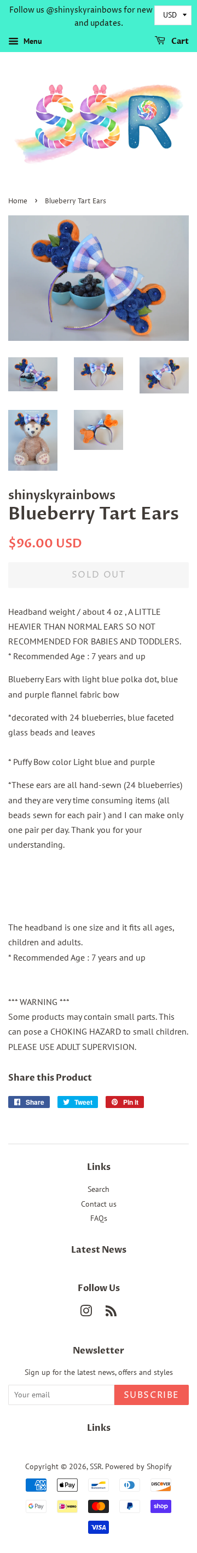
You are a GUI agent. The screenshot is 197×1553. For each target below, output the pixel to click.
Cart (179, 41)
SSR (96, 1466)
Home (17, 201)
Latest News (98, 1250)
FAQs (98, 1218)
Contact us (99, 1204)
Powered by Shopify (138, 1466)
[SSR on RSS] (111, 1313)
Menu (31, 41)
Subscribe (151, 1395)
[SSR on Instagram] (86, 1313)
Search (98, 1189)
